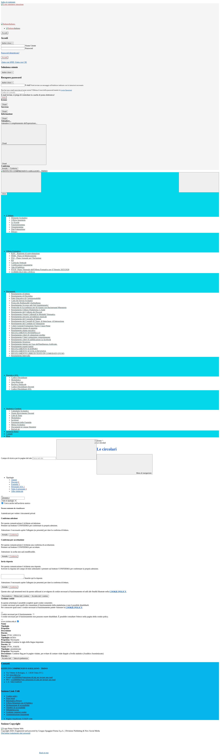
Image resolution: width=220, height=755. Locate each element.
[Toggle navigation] (21, 182)
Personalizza (7, 596)
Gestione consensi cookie (16, 712)
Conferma (13, 169)
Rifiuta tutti (21, 596)
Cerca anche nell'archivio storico (17, 503)
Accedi (4, 33)
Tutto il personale (19, 489)
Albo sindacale (17, 491)
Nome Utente (30, 46)
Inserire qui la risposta (33, 578)
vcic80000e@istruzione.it (32, 677)
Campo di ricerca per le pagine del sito (16, 458)
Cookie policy (11, 696)
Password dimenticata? (10, 53)
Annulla (5, 169)
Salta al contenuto (8, 2)
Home (99, 440)
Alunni (14, 480)
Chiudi (4, 104)
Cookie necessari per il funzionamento (16, 614)
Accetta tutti (40, 596)
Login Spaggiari (66, 90)
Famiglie (15, 484)
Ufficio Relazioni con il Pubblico (19, 703)
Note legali (10, 698)
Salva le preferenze (21, 658)
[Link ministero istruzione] (12, 4)
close (4, 194)
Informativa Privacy (14, 701)
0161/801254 (15, 675)
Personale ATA (18, 487)
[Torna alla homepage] (110, 171)
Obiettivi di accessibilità (15, 707)
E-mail (27, 85)
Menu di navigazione (144, 473)
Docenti (15, 482)
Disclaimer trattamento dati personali (15, 733)
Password (29, 48)
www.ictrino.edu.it (9, 621)
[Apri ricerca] (199, 182)
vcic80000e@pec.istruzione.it (33, 680)
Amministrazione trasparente (17, 714)
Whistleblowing (12, 710)
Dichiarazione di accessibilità (17, 705)
